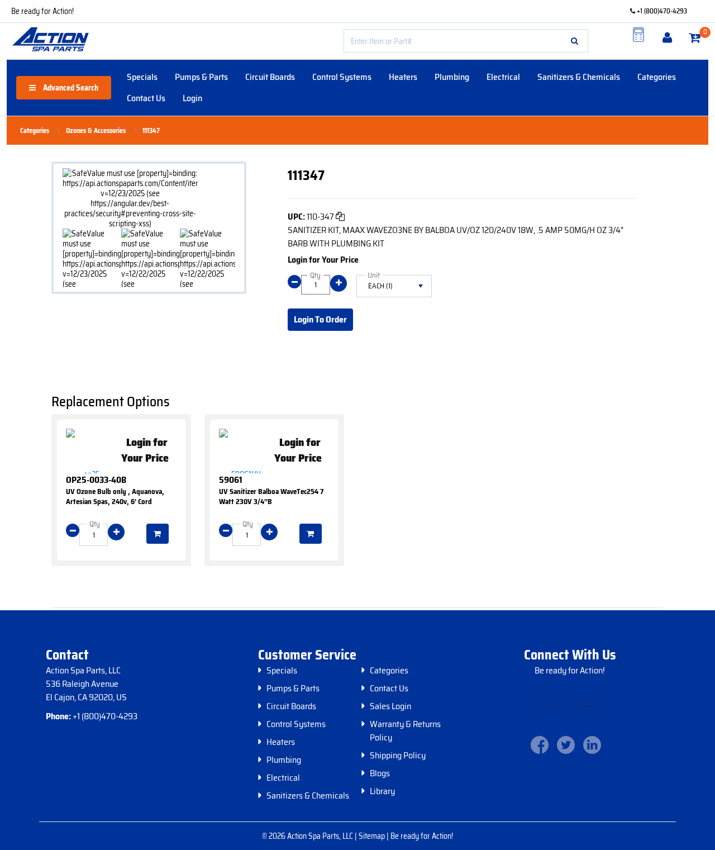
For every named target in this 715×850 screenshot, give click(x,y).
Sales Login (390, 706)
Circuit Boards (270, 77)
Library (382, 791)
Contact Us (146, 98)
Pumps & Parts (201, 77)
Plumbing (452, 77)
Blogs (380, 773)
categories (34, 131)
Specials (142, 77)
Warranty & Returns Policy (405, 731)
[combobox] (466, 41)
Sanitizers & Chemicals (578, 77)
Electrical (503, 77)
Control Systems (341, 77)
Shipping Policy (398, 755)
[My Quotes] (638, 34)
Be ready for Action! (42, 11)
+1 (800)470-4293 (661, 11)
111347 (151, 131)
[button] (574, 40)
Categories (656, 77)
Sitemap (373, 836)
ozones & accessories (96, 131)
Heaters (403, 77)
